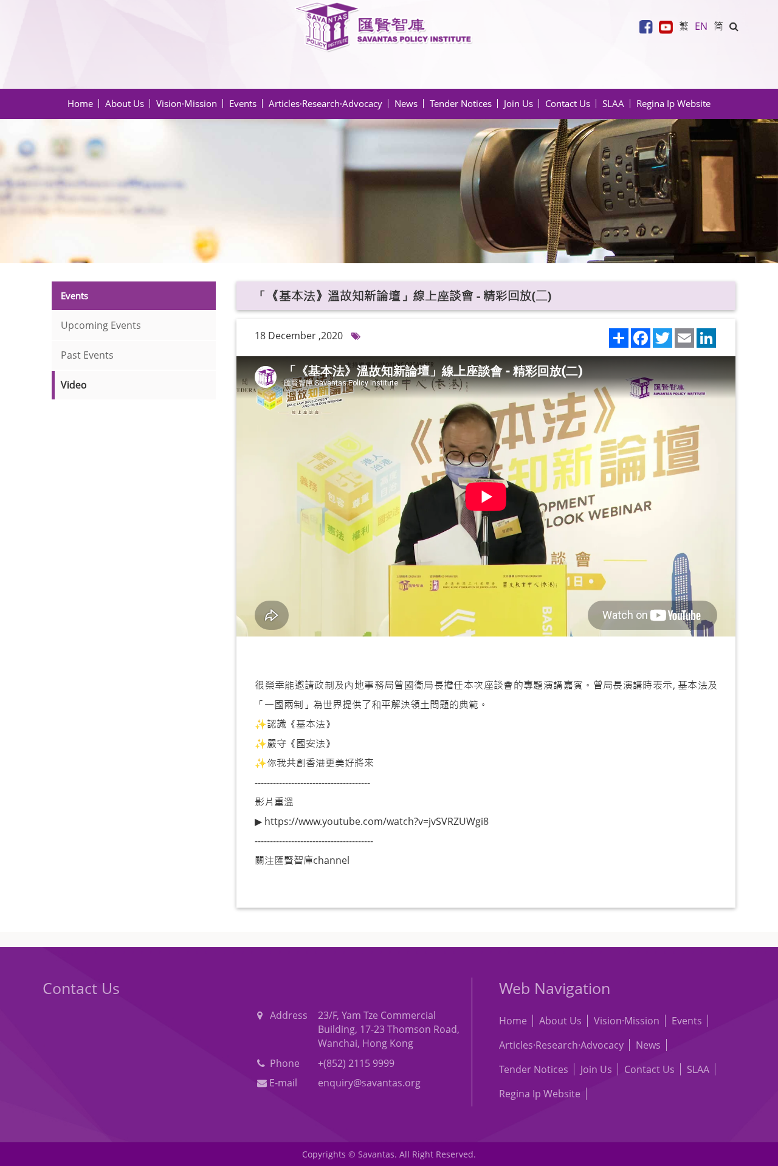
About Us (560, 1020)
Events (687, 1020)
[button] (733, 26)
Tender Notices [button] (461, 103)
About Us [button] (124, 103)
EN (701, 26)
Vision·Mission (186, 103)
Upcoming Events (101, 325)
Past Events (87, 355)
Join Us (596, 1069)
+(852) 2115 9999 (356, 1063)
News (648, 1045)
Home (80, 103)
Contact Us (567, 103)
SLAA (613, 103)
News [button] (406, 103)
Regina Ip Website (673, 103)
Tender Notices (533, 1069)
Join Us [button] (518, 103)
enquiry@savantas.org (369, 1082)
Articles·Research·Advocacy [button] (325, 103)
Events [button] (242, 103)
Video (74, 385)
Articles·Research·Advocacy (561, 1045)
